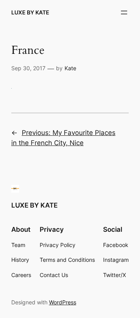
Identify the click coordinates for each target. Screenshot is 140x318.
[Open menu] (124, 12)
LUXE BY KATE (30, 12)
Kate (70, 68)
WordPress (62, 302)
